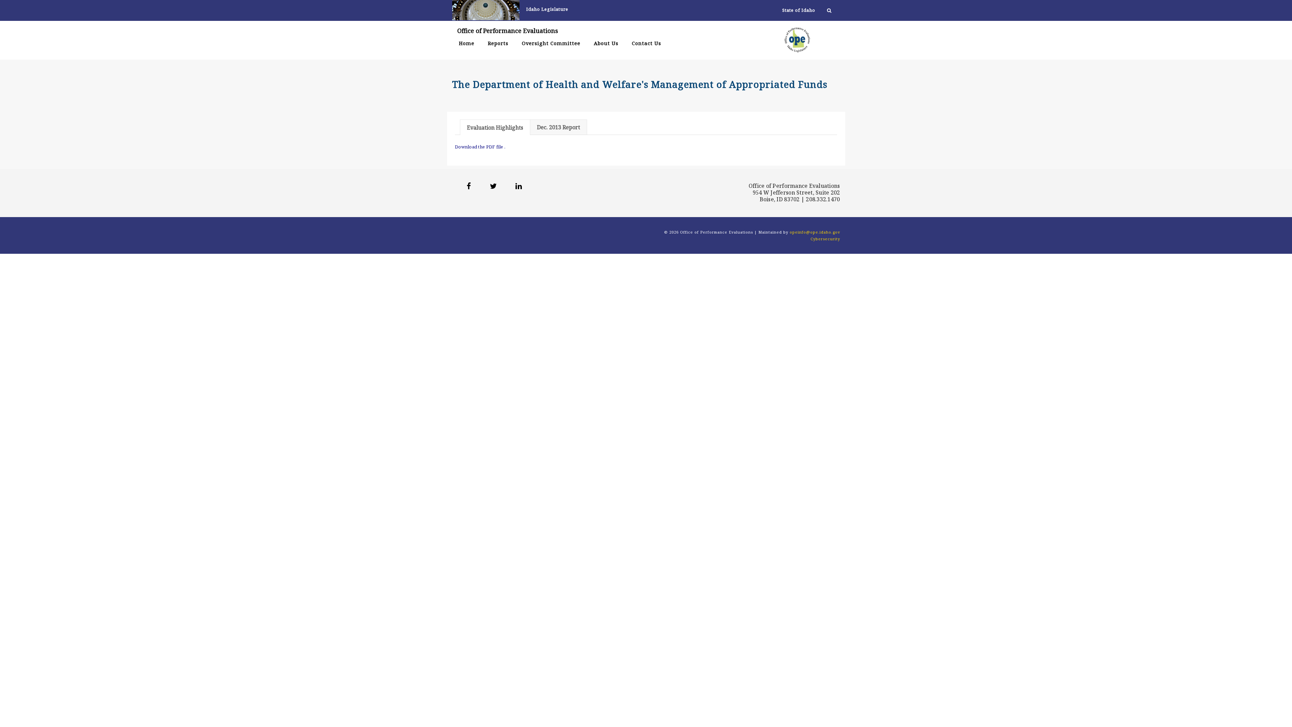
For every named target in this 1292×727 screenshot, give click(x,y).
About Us (606, 43)
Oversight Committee (551, 43)
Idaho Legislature (547, 9)
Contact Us (646, 43)
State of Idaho (798, 10)
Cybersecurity (825, 238)
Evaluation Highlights (495, 127)
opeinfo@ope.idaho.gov (815, 232)
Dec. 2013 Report (558, 127)
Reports (498, 43)
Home (466, 43)
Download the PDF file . (480, 147)
